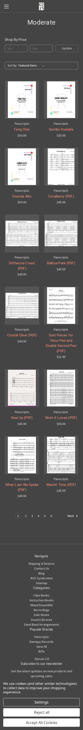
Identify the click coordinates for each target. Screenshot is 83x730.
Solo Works (41, 615)
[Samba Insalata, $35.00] (61, 99)
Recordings (42, 610)
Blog (42, 573)
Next (71, 516)
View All (41, 646)
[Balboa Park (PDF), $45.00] (61, 233)
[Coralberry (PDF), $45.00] (61, 166)
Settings (41, 702)
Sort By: (12, 65)
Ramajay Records (41, 642)
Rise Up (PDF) (22, 418)
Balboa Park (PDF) (61, 263)
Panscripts (41, 637)
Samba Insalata (61, 129)
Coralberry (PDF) (61, 196)
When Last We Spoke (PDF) (22, 487)
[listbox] (32, 65)
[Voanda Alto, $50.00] (22, 166)
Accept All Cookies (41, 722)
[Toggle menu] (6, 6)
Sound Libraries (41, 620)
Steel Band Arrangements (41, 624)
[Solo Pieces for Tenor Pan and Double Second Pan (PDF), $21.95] (61, 305)
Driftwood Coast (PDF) (22, 266)
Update (67, 48)
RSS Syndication (41, 578)
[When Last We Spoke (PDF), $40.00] (22, 455)
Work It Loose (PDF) (61, 418)
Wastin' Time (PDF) (61, 485)
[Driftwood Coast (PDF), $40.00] (22, 233)
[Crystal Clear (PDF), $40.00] (22, 305)
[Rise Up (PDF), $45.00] (22, 388)
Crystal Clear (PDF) (22, 335)
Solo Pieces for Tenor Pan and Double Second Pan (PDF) (61, 343)
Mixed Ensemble (41, 605)
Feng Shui (22, 129)
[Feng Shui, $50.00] (22, 99)
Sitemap (41, 583)
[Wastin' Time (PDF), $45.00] (61, 455)
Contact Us (41, 568)
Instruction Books (42, 600)
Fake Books (41, 595)
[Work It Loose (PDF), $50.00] (61, 388)
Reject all (41, 712)
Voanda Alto (22, 196)
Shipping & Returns (41, 563)
